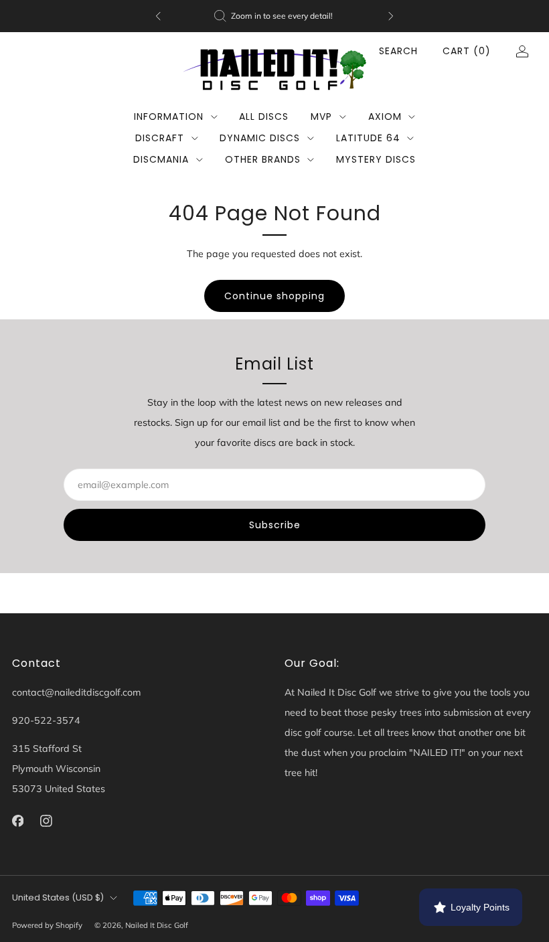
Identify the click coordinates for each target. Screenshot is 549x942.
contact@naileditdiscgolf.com (76, 692)
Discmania (161, 159)
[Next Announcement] (391, 16)
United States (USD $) (58, 897)
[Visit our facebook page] (17, 821)
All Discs (264, 116)
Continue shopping (274, 296)
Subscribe (275, 525)
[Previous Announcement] (158, 16)
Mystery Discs (376, 159)
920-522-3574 (46, 720)
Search (398, 51)
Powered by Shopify (47, 925)
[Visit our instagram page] (46, 821)
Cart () (467, 51)
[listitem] (274, 16)
